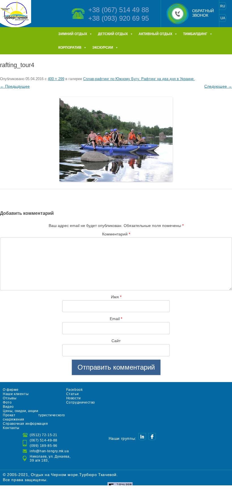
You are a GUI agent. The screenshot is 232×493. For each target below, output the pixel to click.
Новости (73, 398)
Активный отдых (155, 34)
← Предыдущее (15, 86)
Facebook (74, 390)
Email (116, 318)
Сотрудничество (80, 402)
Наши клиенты (16, 394)
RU (222, 6)
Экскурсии (102, 48)
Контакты (11, 428)
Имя (116, 297)
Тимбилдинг (195, 34)
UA (222, 18)
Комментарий (116, 234)
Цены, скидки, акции (20, 411)
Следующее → (218, 86)
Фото (7, 402)
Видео (8, 407)
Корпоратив (69, 48)
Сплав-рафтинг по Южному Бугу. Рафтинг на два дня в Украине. (139, 79)
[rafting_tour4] (116, 139)
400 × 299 (56, 79)
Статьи (72, 394)
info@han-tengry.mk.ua (49, 451)
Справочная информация (25, 424)
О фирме (10, 390)
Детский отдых (113, 34)
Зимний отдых (72, 34)
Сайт (116, 340)
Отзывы (10, 398)
